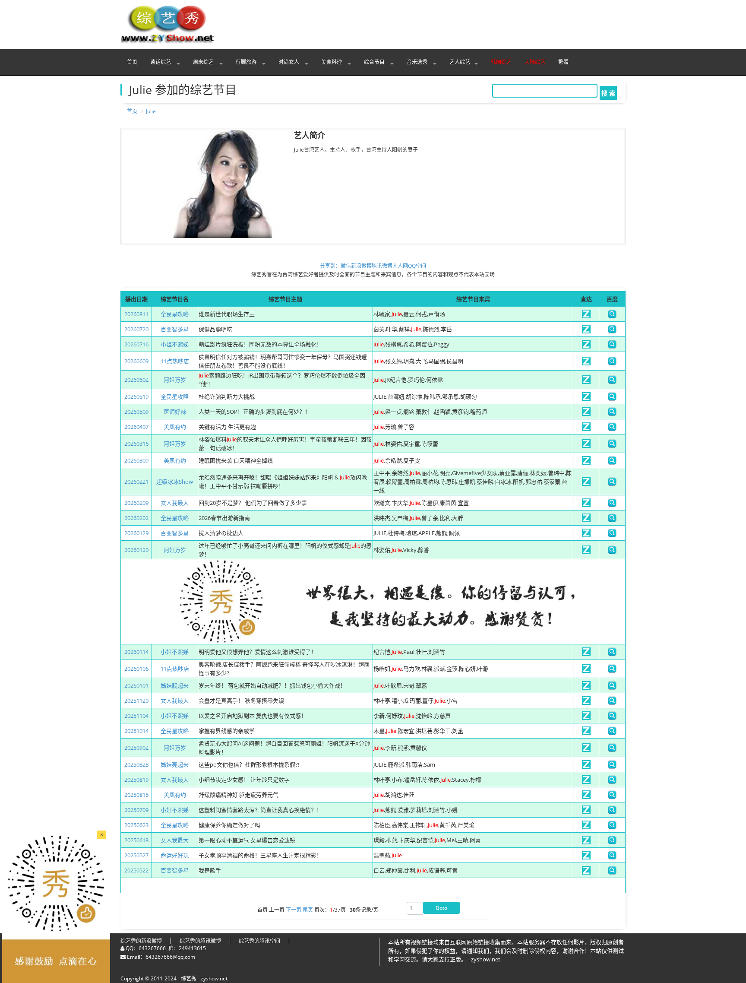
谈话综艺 (161, 62)
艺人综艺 (459, 62)
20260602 (136, 380)
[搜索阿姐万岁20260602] (612, 382)
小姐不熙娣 (175, 344)
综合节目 (375, 62)
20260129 (136, 533)
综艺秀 (188, 978)
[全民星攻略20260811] (586, 316)
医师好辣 (175, 411)
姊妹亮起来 (175, 764)
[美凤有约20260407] (586, 429)
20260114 (136, 652)
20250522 (136, 870)
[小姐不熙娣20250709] (586, 812)
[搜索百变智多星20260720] (612, 331)
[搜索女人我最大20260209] (612, 505)
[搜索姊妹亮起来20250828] (612, 767)
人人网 (400, 266)
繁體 (563, 62)
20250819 (136, 779)
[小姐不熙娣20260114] (586, 654)
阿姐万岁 (175, 380)
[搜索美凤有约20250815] (612, 797)
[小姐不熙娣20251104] (586, 718)
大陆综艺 (535, 62)
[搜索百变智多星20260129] (612, 535)
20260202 (136, 518)
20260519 (136, 396)
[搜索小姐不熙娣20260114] (612, 654)
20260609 (136, 361)
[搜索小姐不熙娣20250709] (612, 812)
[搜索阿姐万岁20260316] (612, 446)
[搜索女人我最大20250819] (612, 782)
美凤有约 (175, 427)
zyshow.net (214, 978)
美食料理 (332, 62)
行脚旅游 (247, 62)
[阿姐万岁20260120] (586, 552)
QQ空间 (417, 266)
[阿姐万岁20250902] (586, 750)
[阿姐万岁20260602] (586, 382)
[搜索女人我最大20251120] (612, 703)
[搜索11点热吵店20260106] (612, 671)
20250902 (136, 748)
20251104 (136, 716)
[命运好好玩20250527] (586, 857)
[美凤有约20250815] (586, 797)
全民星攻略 (175, 314)
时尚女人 (289, 62)
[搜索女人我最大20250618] (612, 842)
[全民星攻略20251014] (586, 733)
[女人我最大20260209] (586, 505)
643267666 (152, 948)
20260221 (136, 481)
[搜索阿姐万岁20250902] (612, 750)
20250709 (136, 810)
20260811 (136, 314)
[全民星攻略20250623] (586, 827)
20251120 (136, 700)
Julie (151, 111)
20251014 (136, 731)
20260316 (136, 443)
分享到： (330, 266)
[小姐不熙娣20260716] (586, 346)
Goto (441, 907)
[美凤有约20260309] (586, 462)
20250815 (136, 795)
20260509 (136, 411)
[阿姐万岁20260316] (586, 446)
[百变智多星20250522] (586, 872)
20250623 (136, 825)
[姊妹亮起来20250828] (586, 767)
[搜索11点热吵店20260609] (612, 363)
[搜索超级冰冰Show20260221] (612, 484)
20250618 (136, 840)
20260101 (136, 685)
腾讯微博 (382, 266)
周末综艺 (204, 62)
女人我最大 (175, 503)
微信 (346, 266)
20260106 (136, 668)
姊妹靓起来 (175, 685)
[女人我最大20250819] (586, 782)
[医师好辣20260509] (586, 414)
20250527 (136, 855)
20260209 (136, 503)
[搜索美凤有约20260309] (612, 462)
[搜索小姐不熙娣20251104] (612, 718)
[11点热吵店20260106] (586, 671)
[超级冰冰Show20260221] (586, 484)
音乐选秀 (418, 62)
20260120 (136, 550)
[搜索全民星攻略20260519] (612, 399)
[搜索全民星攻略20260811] (612, 316)
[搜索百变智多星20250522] (612, 872)
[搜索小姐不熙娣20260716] (612, 346)
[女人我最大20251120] (586, 703)
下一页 (293, 910)
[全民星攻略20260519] (586, 399)
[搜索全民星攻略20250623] (612, 827)
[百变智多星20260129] (586, 535)
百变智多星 (175, 329)
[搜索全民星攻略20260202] (612, 520)
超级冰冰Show (174, 481)
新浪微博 (361, 266)
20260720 (136, 329)
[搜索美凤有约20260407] (612, 429)
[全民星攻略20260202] (586, 520)
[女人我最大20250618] (586, 842)
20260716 (136, 344)
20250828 (136, 764)
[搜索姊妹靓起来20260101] (612, 687)
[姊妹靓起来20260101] (586, 687)
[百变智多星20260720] (586, 331)
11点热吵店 (175, 361)
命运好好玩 (175, 855)
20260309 (136, 460)
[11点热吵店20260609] (586, 363)
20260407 (136, 427)
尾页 (308, 910)
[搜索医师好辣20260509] (612, 414)
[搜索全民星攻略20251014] (612, 733)
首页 (132, 62)
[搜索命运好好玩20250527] (612, 857)
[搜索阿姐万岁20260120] (612, 552)
